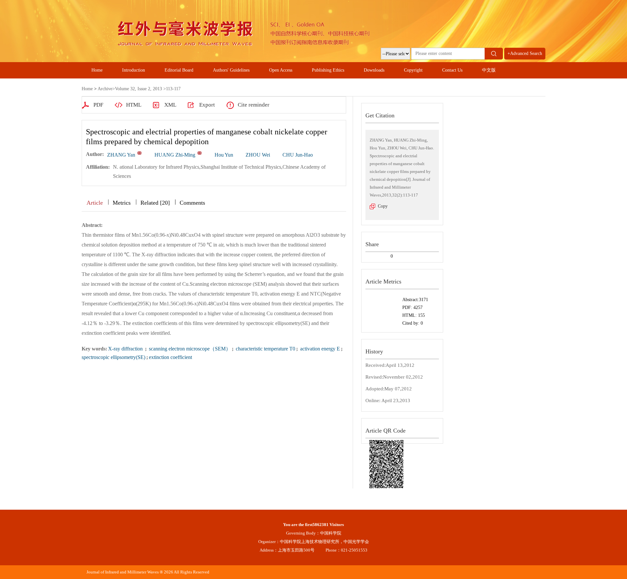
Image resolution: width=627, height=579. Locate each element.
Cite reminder (253, 105)
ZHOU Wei (258, 155)
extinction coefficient (170, 357)
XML (170, 105)
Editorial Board (179, 70)
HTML (133, 105)
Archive (105, 88)
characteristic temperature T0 (264, 348)
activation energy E (319, 348)
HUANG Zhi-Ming (174, 155)
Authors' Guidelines (231, 70)
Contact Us (452, 70)
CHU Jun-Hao (297, 155)
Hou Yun (224, 155)
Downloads (374, 70)
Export (207, 105)
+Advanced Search (524, 53)
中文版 (489, 70)
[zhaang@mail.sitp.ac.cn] (139, 153)
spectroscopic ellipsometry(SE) (113, 357)
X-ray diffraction (126, 348)
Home (97, 70)
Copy (383, 206)
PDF (98, 105)
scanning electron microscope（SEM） (189, 348)
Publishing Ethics (328, 70)
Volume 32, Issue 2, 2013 (138, 88)
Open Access (280, 70)
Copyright (413, 70)
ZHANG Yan (121, 155)
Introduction (133, 70)
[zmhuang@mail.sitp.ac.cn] (199, 153)
